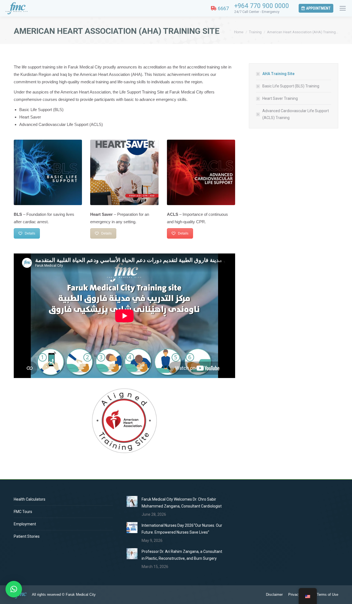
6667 (223, 8)
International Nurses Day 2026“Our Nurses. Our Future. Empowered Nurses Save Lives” (182, 528)
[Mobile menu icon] (342, 8)
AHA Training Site (278, 73)
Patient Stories (27, 536)
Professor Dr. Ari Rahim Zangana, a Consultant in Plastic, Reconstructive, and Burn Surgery (182, 555)
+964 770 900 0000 (261, 6)
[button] (14, 589)
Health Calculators (29, 499)
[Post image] (132, 501)
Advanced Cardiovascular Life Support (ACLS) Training (295, 114)
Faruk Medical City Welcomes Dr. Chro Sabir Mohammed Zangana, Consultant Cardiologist (182, 502)
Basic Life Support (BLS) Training (290, 86)
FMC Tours (23, 511)
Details (30, 233)
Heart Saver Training (280, 98)
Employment (25, 524)
